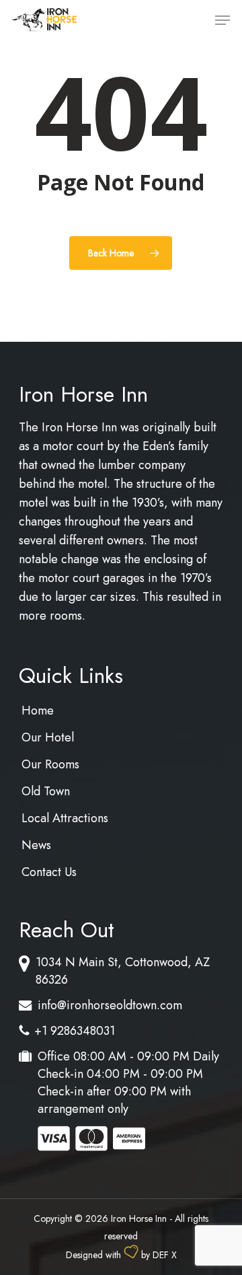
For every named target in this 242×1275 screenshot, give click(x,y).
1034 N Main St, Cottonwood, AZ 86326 (123, 970)
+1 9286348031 (74, 1031)
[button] (222, 20)
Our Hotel (48, 737)
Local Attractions (65, 818)
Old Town (46, 791)
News (36, 845)
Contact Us (49, 872)
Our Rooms (50, 764)
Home (38, 710)
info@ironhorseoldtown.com (110, 1005)
